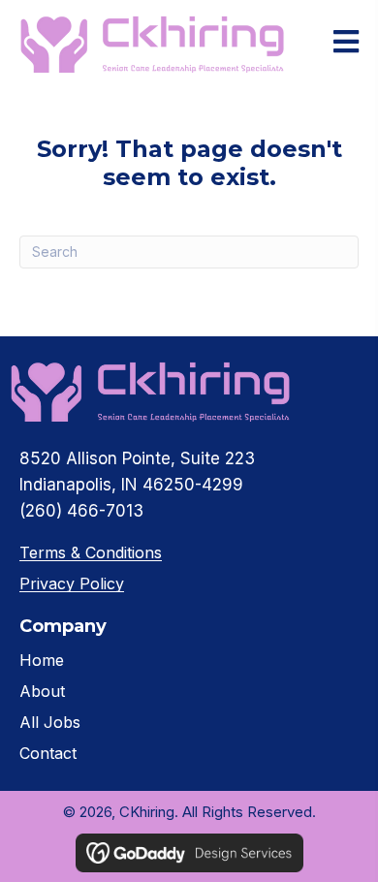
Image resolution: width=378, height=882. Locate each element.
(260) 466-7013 (81, 510)
